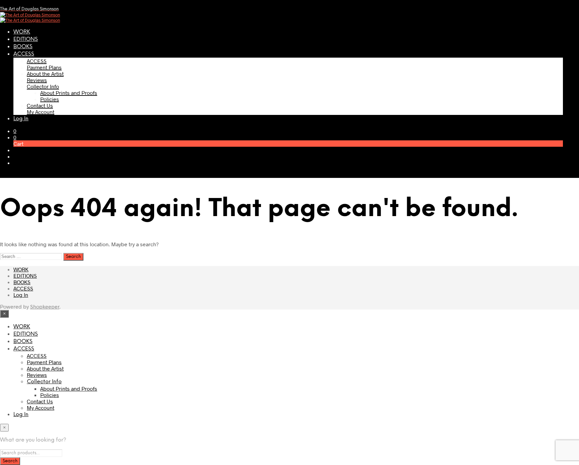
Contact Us (40, 105)
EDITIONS (25, 39)
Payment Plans (44, 67)
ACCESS (23, 54)
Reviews (37, 80)
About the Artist (45, 73)
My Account (40, 112)
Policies (49, 99)
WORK (21, 32)
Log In (20, 119)
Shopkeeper (44, 306)
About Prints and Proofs (68, 92)
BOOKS (23, 47)
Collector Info (43, 86)
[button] (14, 131)
